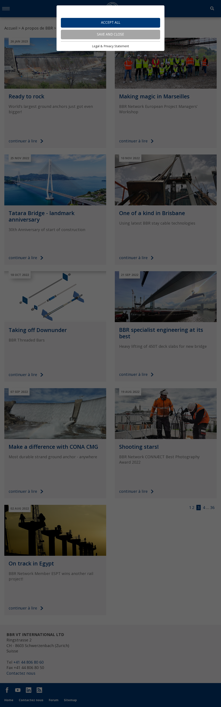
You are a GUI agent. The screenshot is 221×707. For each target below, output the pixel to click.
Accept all (110, 22)
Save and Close (110, 34)
